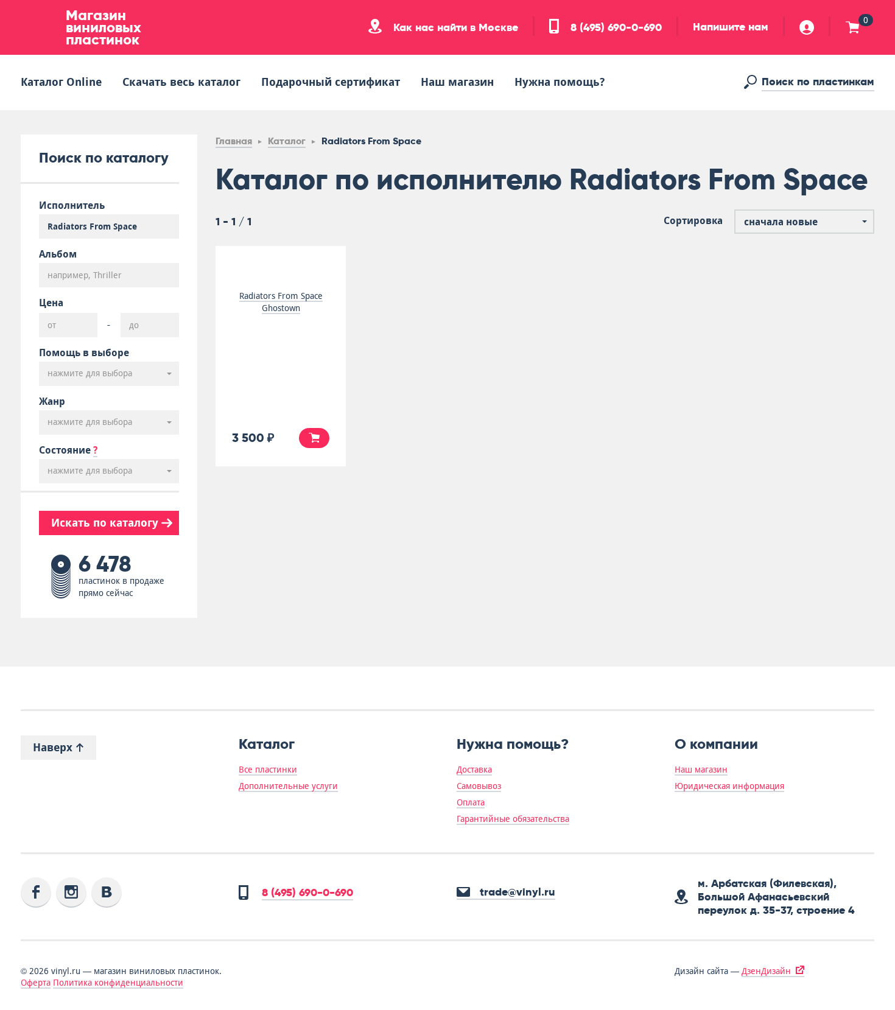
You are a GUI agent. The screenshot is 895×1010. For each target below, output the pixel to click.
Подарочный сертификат (330, 81)
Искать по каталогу (106, 522)
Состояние (68, 450)
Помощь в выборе (84, 353)
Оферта (36, 982)
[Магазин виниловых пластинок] (39, 27)
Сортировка (693, 221)
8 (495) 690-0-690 (614, 27)
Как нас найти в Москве (454, 27)
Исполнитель (72, 206)
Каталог (287, 141)
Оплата (471, 802)
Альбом (58, 254)
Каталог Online (61, 81)
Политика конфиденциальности (118, 982)
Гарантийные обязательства (513, 819)
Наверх (54, 747)
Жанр (52, 402)
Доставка (474, 769)
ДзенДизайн (766, 971)
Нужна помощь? (559, 81)
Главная (234, 141)
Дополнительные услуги (288, 786)
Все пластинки (268, 769)
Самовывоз (479, 786)
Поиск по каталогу (104, 157)
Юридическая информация (729, 786)
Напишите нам (730, 26)
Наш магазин (457, 81)
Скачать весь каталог (181, 81)
